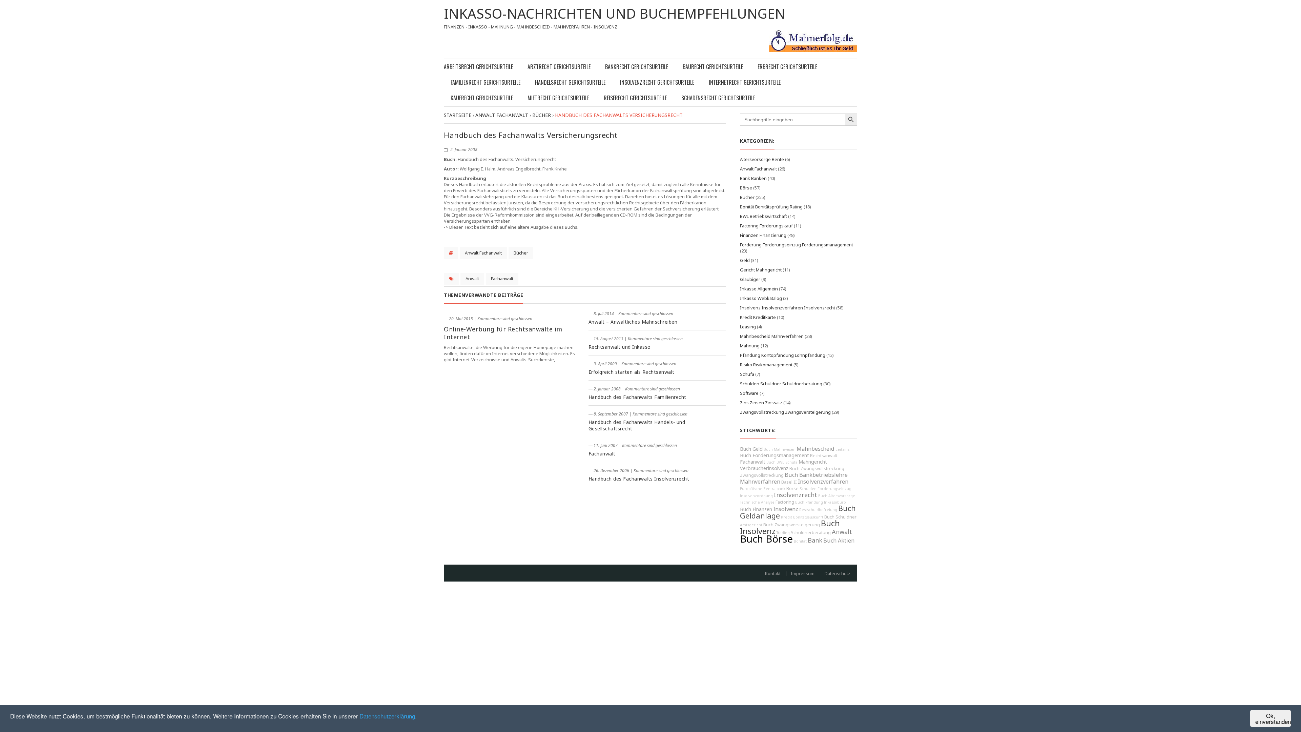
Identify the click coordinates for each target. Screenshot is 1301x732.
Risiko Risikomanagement (766, 365)
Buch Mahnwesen (780, 449)
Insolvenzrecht (795, 495)
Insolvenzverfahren (823, 481)
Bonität (800, 541)
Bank (815, 540)
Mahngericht (813, 462)
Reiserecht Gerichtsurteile (635, 98)
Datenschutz (837, 573)
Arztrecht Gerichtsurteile (559, 67)
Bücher (521, 253)
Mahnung (750, 346)
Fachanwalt (502, 279)
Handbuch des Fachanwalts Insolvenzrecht (638, 478)
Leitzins (842, 449)
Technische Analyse (757, 502)
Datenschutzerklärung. (388, 716)
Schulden (808, 488)
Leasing (748, 327)
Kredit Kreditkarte (758, 317)
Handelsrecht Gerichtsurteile (570, 82)
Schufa (747, 374)
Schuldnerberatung (811, 532)
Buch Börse (766, 539)
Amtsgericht (751, 525)
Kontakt (773, 573)
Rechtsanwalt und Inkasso (619, 347)
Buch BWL (775, 462)
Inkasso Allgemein (759, 289)
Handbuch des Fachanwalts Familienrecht (637, 397)
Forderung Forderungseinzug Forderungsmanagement (796, 245)
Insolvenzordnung (756, 495)
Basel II (789, 482)
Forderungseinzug (834, 488)
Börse (746, 188)
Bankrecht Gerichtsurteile (636, 67)
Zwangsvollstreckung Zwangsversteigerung (785, 412)
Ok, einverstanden (1273, 718)
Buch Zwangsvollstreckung (816, 468)
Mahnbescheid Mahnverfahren (772, 336)
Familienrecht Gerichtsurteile (485, 82)
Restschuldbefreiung (818, 509)
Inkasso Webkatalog (761, 298)
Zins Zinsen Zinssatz (761, 403)
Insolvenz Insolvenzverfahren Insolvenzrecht (787, 308)
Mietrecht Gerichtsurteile (558, 98)
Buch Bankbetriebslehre (816, 475)
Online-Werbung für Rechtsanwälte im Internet (503, 333)
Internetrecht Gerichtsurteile (745, 82)
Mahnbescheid (815, 448)
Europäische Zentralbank (762, 488)
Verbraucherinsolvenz (764, 468)
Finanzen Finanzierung (763, 235)
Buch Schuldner (840, 517)
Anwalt (472, 279)
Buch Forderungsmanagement (774, 455)
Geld (745, 260)
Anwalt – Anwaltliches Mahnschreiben (633, 322)
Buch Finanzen (756, 509)
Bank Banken (753, 178)
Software (749, 393)
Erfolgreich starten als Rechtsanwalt (631, 372)
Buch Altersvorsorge (836, 495)
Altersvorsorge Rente (762, 159)
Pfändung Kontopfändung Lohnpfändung (782, 355)
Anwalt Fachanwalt (483, 253)
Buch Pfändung (809, 502)
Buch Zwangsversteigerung (791, 525)
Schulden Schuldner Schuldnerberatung (781, 384)
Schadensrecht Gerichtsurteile (718, 98)
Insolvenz (785, 509)
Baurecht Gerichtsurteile (713, 67)
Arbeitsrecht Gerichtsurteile (478, 67)
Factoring (785, 502)
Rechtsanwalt (823, 456)
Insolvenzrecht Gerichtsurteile (657, 82)
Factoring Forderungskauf (766, 226)
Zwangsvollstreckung (762, 475)
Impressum (802, 573)
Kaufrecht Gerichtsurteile (482, 98)
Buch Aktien (838, 540)
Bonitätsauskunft (808, 517)
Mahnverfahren (760, 481)
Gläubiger (750, 279)
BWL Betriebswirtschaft (763, 216)
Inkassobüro (835, 502)
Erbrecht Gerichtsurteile (787, 67)
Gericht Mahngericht (761, 270)
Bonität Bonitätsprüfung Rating (771, 207)
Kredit (786, 517)
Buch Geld (751, 449)
